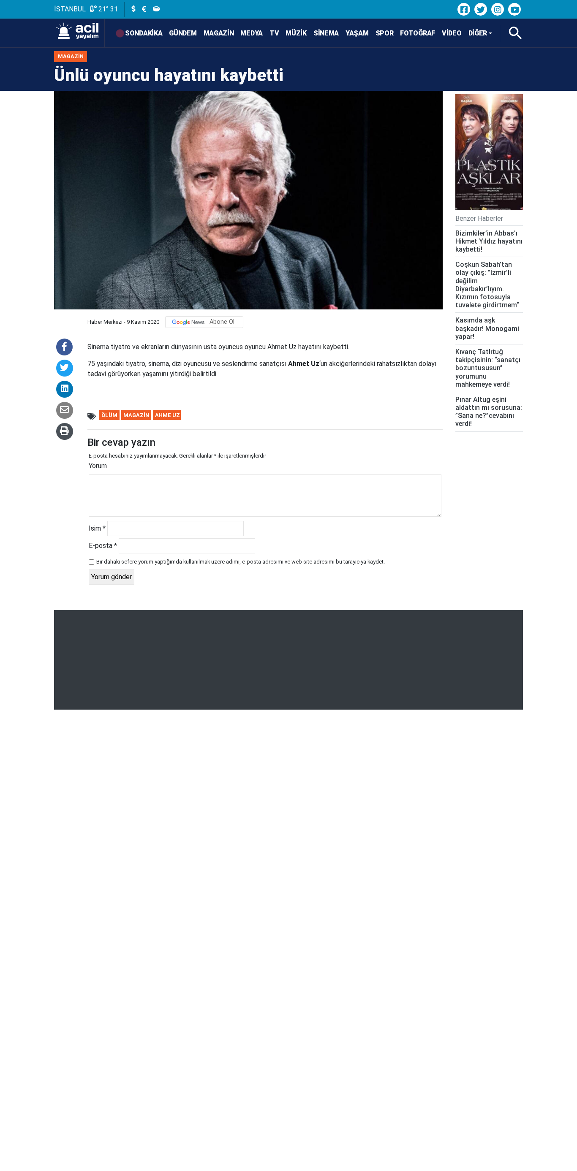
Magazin (219, 33)
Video (452, 33)
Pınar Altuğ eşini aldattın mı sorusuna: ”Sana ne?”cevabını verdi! (488, 412)
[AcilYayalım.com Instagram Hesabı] (497, 9)
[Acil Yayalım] (79, 33)
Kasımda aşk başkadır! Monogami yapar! (487, 328)
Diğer (477, 33)
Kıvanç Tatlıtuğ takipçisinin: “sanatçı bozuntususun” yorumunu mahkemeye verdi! (487, 368)
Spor (385, 33)
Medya (251, 33)
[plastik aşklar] (489, 152)
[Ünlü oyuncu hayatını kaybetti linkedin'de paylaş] (64, 389)
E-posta (103, 546)
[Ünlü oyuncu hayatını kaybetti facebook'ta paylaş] (64, 347)
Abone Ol (222, 321)
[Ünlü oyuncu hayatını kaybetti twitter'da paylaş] (64, 368)
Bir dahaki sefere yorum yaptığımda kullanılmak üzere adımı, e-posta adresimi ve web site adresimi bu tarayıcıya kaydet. (240, 561)
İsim (97, 528)
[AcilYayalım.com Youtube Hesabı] (514, 9)
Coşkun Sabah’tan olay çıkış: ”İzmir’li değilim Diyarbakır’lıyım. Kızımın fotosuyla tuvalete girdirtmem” (487, 284)
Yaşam (357, 33)
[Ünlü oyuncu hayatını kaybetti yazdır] (64, 431)
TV (274, 33)
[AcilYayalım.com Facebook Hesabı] (463, 9)
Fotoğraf (417, 33)
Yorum (98, 466)
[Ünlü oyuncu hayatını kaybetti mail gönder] (64, 410)
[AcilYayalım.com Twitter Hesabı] (480, 9)
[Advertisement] (288, 659)
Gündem (182, 33)
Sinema (326, 33)
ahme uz (167, 415)
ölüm (109, 415)
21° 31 (107, 9)
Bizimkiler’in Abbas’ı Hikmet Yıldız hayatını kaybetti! (489, 241)
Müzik (296, 33)
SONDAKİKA (143, 33)
